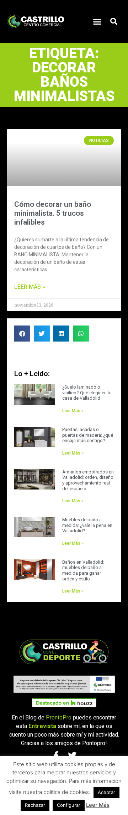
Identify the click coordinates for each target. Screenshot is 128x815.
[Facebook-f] (56, 755)
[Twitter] (72, 755)
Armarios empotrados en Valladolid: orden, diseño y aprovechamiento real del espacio (88, 480)
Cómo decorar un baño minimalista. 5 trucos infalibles (52, 213)
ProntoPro (58, 717)
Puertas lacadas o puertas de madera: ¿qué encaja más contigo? (87, 435)
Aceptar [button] (106, 792)
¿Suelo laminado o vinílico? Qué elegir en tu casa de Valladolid (87, 392)
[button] (97, 21)
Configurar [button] (68, 805)
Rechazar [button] (35, 805)
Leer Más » (29, 286)
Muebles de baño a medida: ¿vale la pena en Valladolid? (87, 525)
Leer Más (98, 804)
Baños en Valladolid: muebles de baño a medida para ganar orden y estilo (83, 570)
